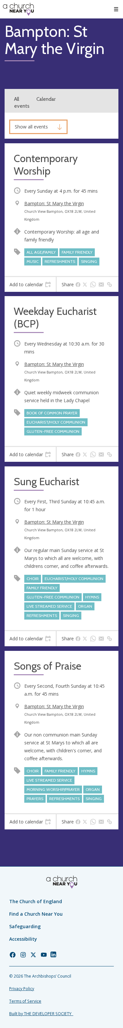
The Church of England (35, 901)
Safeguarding (25, 926)
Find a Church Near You (36, 914)
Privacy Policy (21, 988)
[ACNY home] (18, 9)
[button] (116, 9)
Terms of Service (25, 1001)
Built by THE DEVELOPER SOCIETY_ (41, 1013)
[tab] (30, 284)
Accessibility (23, 939)
